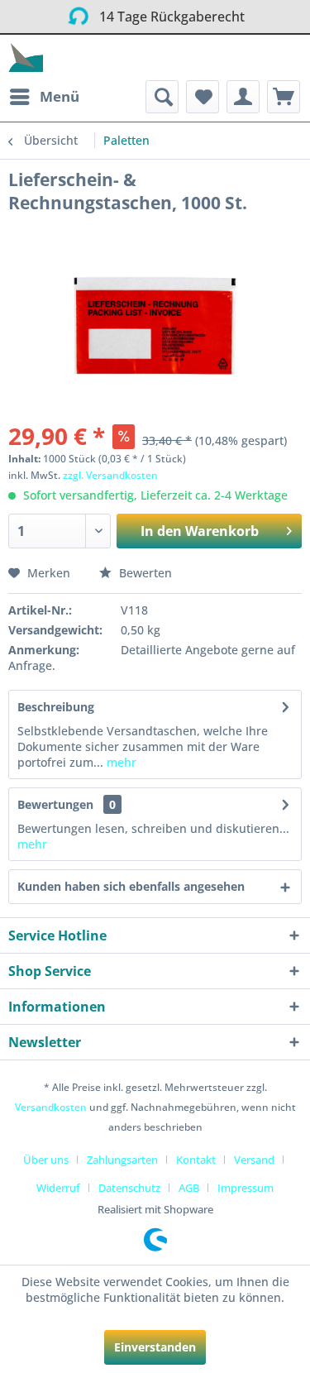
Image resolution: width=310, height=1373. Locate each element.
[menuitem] (44, 96)
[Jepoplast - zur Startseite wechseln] (25, 57)
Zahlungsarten (122, 1159)
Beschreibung (55, 707)
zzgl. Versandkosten (110, 475)
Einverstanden (155, 1347)
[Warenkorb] (283, 96)
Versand (254, 1159)
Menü (59, 96)
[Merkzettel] (202, 96)
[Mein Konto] (243, 96)
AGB (189, 1187)
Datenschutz (129, 1187)
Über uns (46, 1159)
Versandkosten (51, 1107)
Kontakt (196, 1159)
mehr (119, 762)
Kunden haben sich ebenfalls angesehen (131, 886)
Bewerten (144, 573)
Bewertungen (55, 804)
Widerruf (58, 1187)
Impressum (245, 1187)
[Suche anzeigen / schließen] (162, 96)
